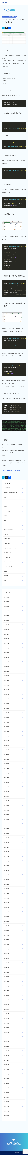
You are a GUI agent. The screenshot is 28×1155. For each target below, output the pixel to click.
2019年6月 (6, 981)
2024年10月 (6, 699)
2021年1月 (6, 898)
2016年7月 (6, 1102)
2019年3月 (6, 995)
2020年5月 (6, 935)
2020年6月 (6, 930)
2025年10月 (6, 643)
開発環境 (6, 576)
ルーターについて (8, 566)
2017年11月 (6, 1060)
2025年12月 (6, 634)
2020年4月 (6, 939)
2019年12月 (6, 958)
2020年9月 (6, 916)
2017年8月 (6, 1074)
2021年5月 (6, 879)
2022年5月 (6, 824)
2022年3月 (6, 833)
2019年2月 (6, 1000)
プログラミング (7, 562)
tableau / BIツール (8, 529)
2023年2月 (6, 782)
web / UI (6, 534)
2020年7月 (6, 926)
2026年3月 (6, 620)
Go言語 (5, 506)
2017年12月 (6, 1055)
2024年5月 (6, 717)
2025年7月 (6, 657)
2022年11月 (6, 796)
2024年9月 (6, 703)
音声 (5, 580)
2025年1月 (6, 685)
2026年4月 (6, 615)
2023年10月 (6, 750)
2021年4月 (6, 884)
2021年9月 (6, 861)
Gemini (6, 501)
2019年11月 (6, 963)
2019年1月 (6, 1004)
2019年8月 (6, 972)
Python (5, 515)
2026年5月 (6, 611)
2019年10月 (6, 967)
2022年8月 (6, 810)
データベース (7, 557)
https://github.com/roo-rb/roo (11, 470)
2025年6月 (6, 662)
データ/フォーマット (9, 552)
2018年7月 (6, 1032)
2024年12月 (6, 689)
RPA (5, 520)
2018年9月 (6, 1023)
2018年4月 (6, 1046)
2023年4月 (6, 773)
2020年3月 (6, 944)
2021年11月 (6, 851)
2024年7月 (6, 713)
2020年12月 (6, 902)
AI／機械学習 (7, 488)
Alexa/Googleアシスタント (10, 492)
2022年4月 (6, 828)
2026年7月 (6, 601)
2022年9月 (6, 805)
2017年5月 (6, 1088)
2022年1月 (6, 842)
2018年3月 (6, 1051)
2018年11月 (6, 1014)
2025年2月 (6, 680)
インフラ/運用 (7, 543)
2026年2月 (6, 625)
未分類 (5, 571)
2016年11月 (6, 1097)
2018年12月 (6, 1009)
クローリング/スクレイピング (11, 548)
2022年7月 (6, 814)
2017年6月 (6, 1083)
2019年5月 (6, 986)
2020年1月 (6, 953)
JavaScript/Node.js (9, 511)
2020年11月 (6, 907)
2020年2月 (6, 949)
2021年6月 (6, 875)
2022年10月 (6, 801)
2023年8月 (6, 759)
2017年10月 (6, 1064)
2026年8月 (6, 597)
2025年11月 (6, 638)
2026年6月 (6, 606)
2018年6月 (6, 1037)
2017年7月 (6, 1078)
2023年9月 (6, 754)
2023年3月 (6, 777)
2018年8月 (6, 1027)
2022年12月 (6, 791)
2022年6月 (6, 819)
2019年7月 (6, 976)
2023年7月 (6, 763)
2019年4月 (6, 990)
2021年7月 (6, 870)
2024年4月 (6, 722)
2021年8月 (6, 865)
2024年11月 (6, 694)
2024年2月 (6, 731)
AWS (5, 497)
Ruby (5, 525)
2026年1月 (6, 629)
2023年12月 (6, 740)
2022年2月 (6, 838)
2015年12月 (6, 1106)
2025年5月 (6, 666)
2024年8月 (6, 708)
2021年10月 (6, 856)
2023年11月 (6, 745)
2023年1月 (6, 787)
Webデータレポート (8, 539)
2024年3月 (6, 726)
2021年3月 (6, 889)
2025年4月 (6, 671)
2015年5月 (6, 1115)
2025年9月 (6, 648)
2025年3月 (6, 676)
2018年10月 (6, 1018)
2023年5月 (6, 768)
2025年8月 (6, 652)
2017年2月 (6, 1092)
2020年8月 (6, 921)
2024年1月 (6, 736)
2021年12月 (6, 847)
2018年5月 (6, 1041)
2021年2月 (6, 893)
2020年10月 (6, 912)
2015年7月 (6, 1111)
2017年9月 (6, 1069)
